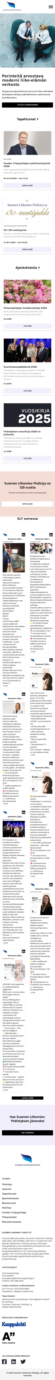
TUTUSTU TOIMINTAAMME (27, 105)
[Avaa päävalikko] (51, 6)
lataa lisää (27, 1098)
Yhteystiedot (9, 1217)
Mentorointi (9, 1203)
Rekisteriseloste (11, 1222)
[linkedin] (13, 1362)
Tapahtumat (26, 119)
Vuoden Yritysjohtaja (14, 1212)
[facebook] (4, 1362)
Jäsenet (6, 1189)
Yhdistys (7, 1184)
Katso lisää (27, 504)
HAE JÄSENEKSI (27, 1133)
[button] (13, 610)
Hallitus (6, 1208)
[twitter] (23, 1362)
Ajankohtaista (26, 268)
